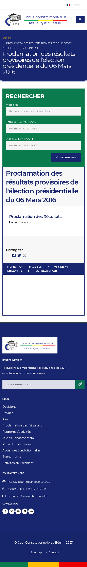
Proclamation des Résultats (22, 425)
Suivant (12, 270)
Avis (5, 419)
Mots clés (12, 104)
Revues (7, 413)
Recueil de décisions (16, 444)
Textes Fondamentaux (18, 438)
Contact (53, 552)
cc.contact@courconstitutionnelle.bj (28, 496)
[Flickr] (25, 511)
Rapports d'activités (16, 432)
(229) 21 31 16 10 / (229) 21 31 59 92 (27, 489)
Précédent (60, 266)
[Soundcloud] (31, 511)
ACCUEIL (7, 38)
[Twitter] (12, 511)
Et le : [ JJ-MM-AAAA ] (19, 138)
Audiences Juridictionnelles (21, 450)
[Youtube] (18, 511)
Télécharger (48, 270)
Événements (11, 457)
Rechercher (68, 157)
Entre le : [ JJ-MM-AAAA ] (21, 121)
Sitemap (36, 552)
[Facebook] (5, 511)
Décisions (9, 407)
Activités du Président (18, 463)
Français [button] (76, 4)
